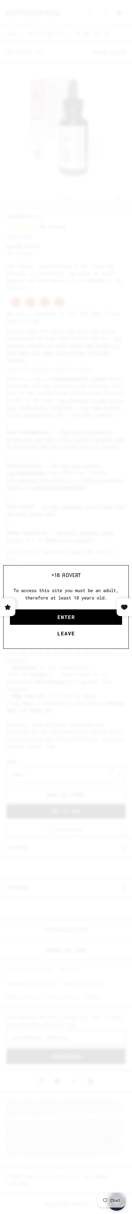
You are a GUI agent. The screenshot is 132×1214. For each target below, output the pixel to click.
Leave (66, 633)
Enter (66, 617)
